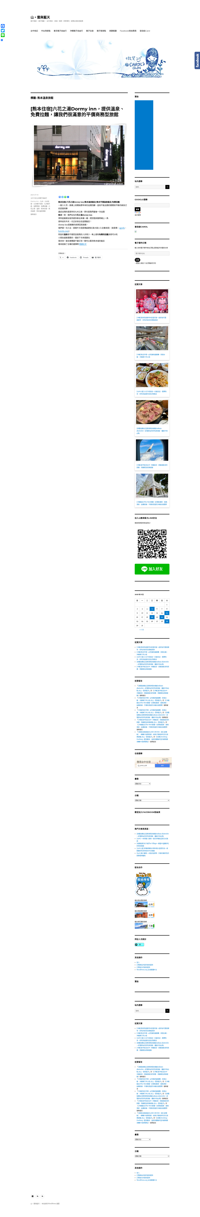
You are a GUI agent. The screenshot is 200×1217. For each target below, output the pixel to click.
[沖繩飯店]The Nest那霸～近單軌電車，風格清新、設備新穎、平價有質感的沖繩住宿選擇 (153, 702)
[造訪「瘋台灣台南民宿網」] (152, 904)
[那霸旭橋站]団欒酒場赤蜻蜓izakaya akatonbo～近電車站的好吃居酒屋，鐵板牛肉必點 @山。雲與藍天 (153, 688)
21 (162, 617)
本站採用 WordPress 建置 (50, 1204)
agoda (122, 228)
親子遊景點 (101, 31)
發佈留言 (34, 214)
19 (152, 617)
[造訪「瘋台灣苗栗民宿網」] (152, 915)
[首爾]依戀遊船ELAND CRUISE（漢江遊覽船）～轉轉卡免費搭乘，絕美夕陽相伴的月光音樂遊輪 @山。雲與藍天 (152, 734)
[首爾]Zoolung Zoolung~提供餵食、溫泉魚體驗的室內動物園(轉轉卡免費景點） (152, 739)
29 (167, 621)
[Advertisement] (144, 135)
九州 (41, 201)
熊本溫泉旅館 (41, 211)
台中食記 (34, 31)
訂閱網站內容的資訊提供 (145, 965)
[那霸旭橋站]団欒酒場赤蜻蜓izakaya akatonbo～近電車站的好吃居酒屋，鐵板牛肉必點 (153, 715)
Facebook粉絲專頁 (128, 31)
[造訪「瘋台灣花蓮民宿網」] (152, 926)
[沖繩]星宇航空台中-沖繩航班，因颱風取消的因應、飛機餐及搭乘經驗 (152, 693)
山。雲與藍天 (40, 17)
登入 (138, 962)
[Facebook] (2, 26)
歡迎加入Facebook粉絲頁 (147, 812)
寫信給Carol (145, 31)
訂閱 (137, 260)
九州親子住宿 (38, 204)
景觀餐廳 (113, 31)
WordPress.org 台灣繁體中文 (147, 970)
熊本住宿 (44, 208)
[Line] (2, 35)
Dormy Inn (35, 201)
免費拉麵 (44, 206)
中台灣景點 (45, 31)
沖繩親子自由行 (76, 31)
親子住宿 (90, 31)
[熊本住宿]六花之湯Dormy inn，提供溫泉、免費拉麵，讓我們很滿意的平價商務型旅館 (77, 111)
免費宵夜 (37, 206)
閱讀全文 (83, 244)
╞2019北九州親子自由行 (39, 198)
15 (167, 613)
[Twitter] (2, 30)
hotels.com (63, 231)
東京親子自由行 (60, 31)
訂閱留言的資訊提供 (143, 967)
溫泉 (38, 208)
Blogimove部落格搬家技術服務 (188, 1216)
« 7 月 (142, 630)
